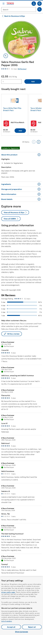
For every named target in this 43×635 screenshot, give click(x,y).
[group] (14, 115)
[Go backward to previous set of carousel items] (34, 142)
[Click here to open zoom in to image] (6, 56)
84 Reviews (22, 69)
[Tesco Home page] (10, 4)
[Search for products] (39, 9)
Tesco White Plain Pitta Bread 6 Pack (12, 109)
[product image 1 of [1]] (21, 39)
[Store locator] (39, 3)
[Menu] (3, 3)
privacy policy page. (8, 592)
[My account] (34, 3)
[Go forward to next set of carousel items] (38, 142)
